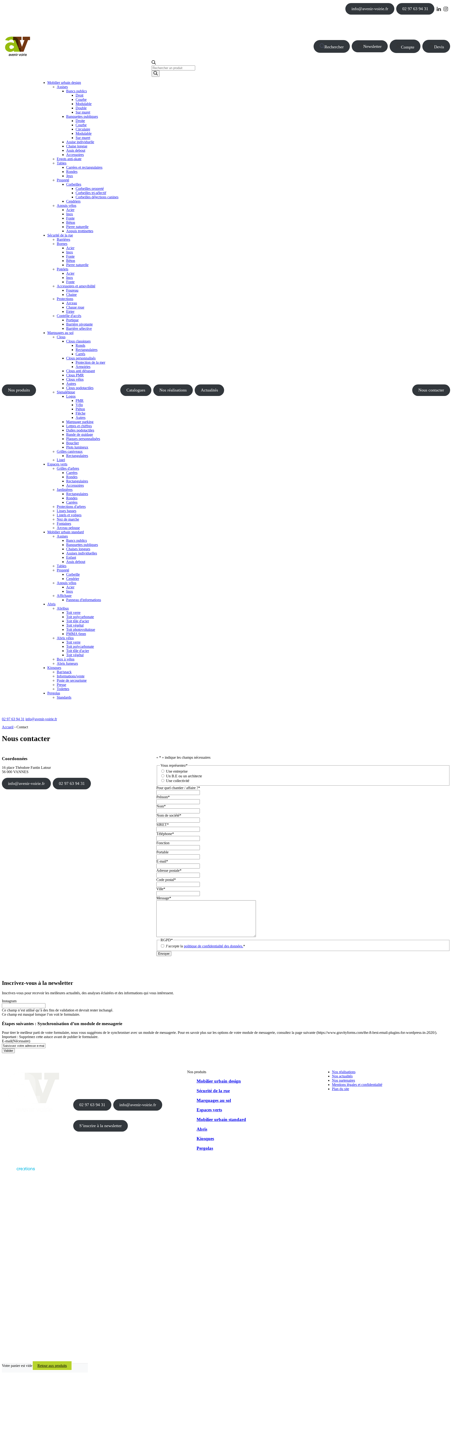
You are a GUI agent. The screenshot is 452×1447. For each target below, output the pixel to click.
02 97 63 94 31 (415, 8)
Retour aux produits (52, 1366)
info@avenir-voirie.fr (369, 8)
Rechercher (334, 47)
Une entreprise (177, 771)
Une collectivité (177, 781)
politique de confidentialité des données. (213, 946)
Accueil (7, 727)
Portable (162, 852)
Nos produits (19, 390)
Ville (160, 889)
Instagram (9, 1001)
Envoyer (164, 953)
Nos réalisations (173, 390)
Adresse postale (169, 870)
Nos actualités (342, 1076)
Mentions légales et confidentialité (357, 1085)
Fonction (163, 843)
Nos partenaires (343, 1080)
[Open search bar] (154, 63)
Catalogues (135, 390)
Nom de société (168, 815)
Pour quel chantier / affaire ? (178, 788)
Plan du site (340, 1089)
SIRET (162, 825)
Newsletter (372, 46)
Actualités (209, 390)
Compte (407, 47)
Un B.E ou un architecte (184, 776)
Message (163, 898)
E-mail (162, 861)
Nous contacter (431, 390)
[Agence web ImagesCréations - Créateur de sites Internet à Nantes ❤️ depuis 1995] (18, 1172)
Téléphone (165, 834)
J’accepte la (205, 946)
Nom (161, 806)
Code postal (166, 880)
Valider (8, 1050)
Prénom (163, 797)
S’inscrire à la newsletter (100, 1125)
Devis (439, 47)
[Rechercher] (156, 73)
